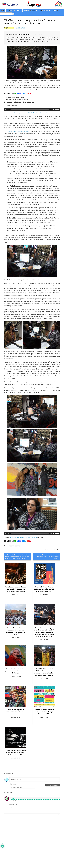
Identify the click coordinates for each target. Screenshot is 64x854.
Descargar (34, 537)
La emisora (10, 10)
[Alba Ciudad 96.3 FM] (32, 4)
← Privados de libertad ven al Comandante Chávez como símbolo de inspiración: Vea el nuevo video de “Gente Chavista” (17, 556)
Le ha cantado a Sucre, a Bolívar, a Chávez (16, 131)
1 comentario (20, 28)
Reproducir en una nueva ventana (19, 537)
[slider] (57, 109)
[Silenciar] (53, 110)
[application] (32, 109)
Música (19, 10)
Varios (54, 10)
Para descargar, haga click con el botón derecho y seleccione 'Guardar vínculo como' (32, 112)
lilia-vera (11, 546)
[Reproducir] (6, 110)
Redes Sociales (44, 10)
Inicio (2, 10)
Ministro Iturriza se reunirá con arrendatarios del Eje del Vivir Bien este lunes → (48, 556)
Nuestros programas (30, 10)
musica (17, 546)
